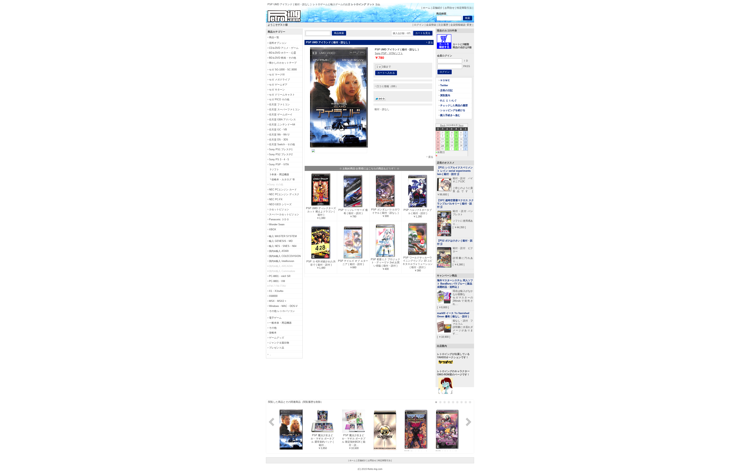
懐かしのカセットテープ (283, 62)
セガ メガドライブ (279, 79)
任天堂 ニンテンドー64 (282, 124)
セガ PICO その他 (279, 99)
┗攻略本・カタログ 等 (282, 179)
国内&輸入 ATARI (279, 251)
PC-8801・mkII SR (279, 276)
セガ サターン (277, 89)
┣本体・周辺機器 (279, 174)
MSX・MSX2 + (277, 301)
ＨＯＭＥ (445, 80)
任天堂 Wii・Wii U (279, 134)
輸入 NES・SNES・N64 (282, 246)
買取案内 (445, 95)
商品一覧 (274, 37)
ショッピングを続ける (452, 110)
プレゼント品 (276, 347)
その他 (273, 327)
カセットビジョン (279, 209)
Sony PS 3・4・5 (279, 159)
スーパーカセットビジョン (284, 214)
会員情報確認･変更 (461, 24)
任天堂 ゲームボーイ (280, 114)
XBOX (272, 229)
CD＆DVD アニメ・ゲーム (284, 47)
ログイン (419, 24)
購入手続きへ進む (450, 115)
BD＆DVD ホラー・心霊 (282, 52)
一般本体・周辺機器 (280, 322)
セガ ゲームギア (278, 84)
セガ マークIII (277, 74)
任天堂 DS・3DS (278, 139)
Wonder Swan (276, 224)
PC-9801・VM (277, 281)
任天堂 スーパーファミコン (284, 109)
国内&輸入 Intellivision (281, 261)
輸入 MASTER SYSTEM (283, 236)
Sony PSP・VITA (279, 164)
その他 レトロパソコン (282, 311)
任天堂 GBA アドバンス (282, 119)
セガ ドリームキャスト (282, 94)
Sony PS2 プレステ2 (281, 154)
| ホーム (425, 7)
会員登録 (431, 24)
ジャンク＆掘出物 (279, 342)
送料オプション (278, 42)
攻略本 (273, 332)
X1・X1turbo (276, 291)
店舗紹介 (437, 7)
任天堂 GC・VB (278, 129)
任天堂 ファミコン (279, 104)
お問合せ (450, 7)
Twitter (444, 85)
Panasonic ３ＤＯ (279, 219)
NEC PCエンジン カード (283, 189)
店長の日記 (446, 90)
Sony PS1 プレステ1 (281, 149)
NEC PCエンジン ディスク (284, 194)
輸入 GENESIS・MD (281, 241)
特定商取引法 (464, 7)
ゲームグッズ (276, 337)
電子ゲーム (275, 317)
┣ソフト (274, 169)
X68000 (273, 296)
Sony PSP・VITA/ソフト (389, 53)
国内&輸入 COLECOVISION (285, 256)
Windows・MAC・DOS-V (283, 306)
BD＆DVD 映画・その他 (282, 57)
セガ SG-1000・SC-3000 (283, 69)
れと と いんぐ (448, 100)
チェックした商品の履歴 (454, 105)
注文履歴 (443, 24)
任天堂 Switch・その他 (282, 144)
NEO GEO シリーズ (280, 204)
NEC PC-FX (276, 199)
